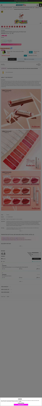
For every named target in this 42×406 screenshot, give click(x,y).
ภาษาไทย (20, 401)
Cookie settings (21, 403)
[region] (21, 401)
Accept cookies (21, 404)
